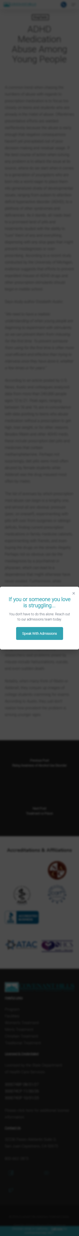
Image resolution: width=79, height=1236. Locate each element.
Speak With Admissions (39, 633)
